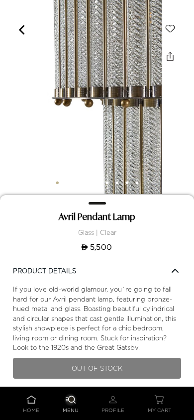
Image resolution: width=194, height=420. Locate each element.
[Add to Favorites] (170, 29)
